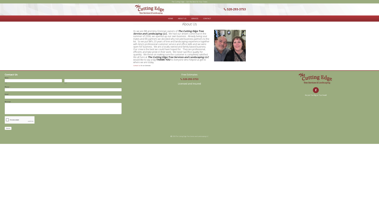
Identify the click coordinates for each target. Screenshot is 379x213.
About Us (182, 18)
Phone (7, 87)
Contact (207, 18)
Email (7, 94)
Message (8, 101)
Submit (8, 128)
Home (170, 18)
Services (194, 18)
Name (7, 78)
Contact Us (136, 65)
